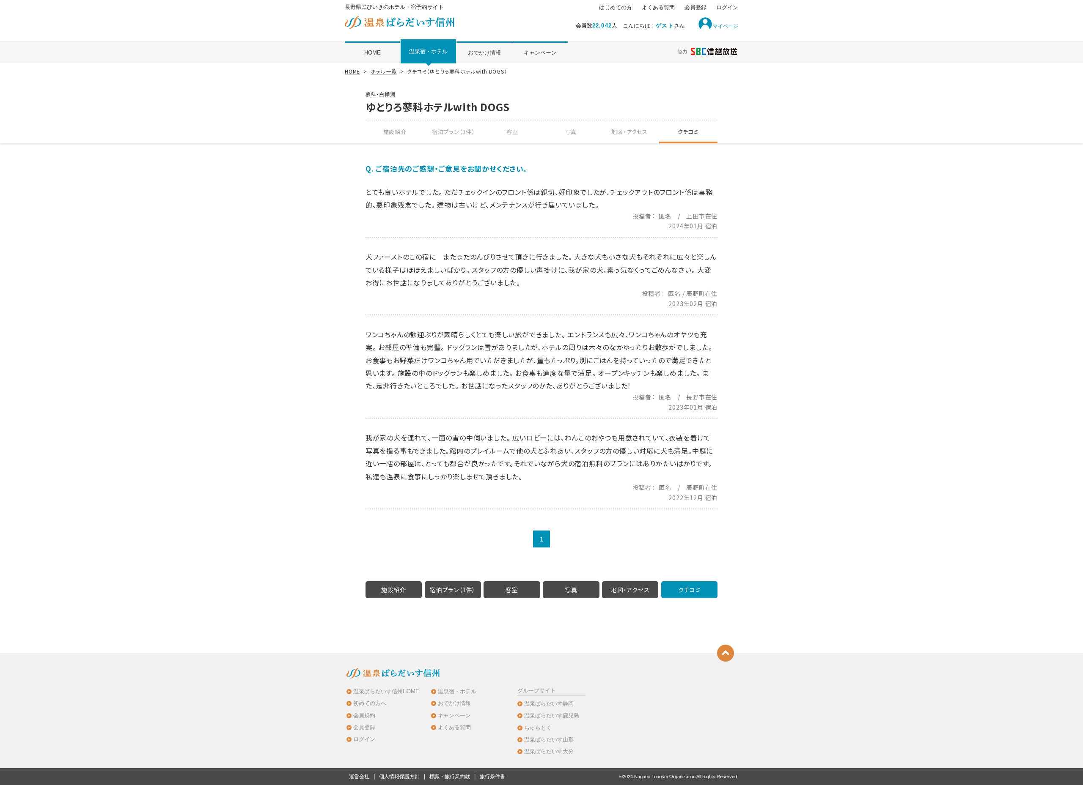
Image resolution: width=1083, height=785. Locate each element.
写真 (571, 132)
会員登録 (695, 8)
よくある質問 (658, 8)
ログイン (727, 8)
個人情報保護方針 (399, 777)
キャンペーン (540, 52)
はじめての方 (615, 8)
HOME (372, 52)
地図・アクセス (629, 132)
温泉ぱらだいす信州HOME (386, 691)
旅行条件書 (492, 777)
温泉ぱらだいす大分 (549, 751)
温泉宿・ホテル (428, 51)
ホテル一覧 (384, 71)
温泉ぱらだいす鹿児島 (551, 715)
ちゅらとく (538, 728)
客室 (512, 132)
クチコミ (688, 132)
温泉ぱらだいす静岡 (549, 703)
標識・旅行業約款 (449, 777)
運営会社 (359, 777)
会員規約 (364, 715)
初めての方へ (369, 703)
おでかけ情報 (484, 52)
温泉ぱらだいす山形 (549, 739)
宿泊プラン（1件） (453, 132)
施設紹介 (395, 132)
